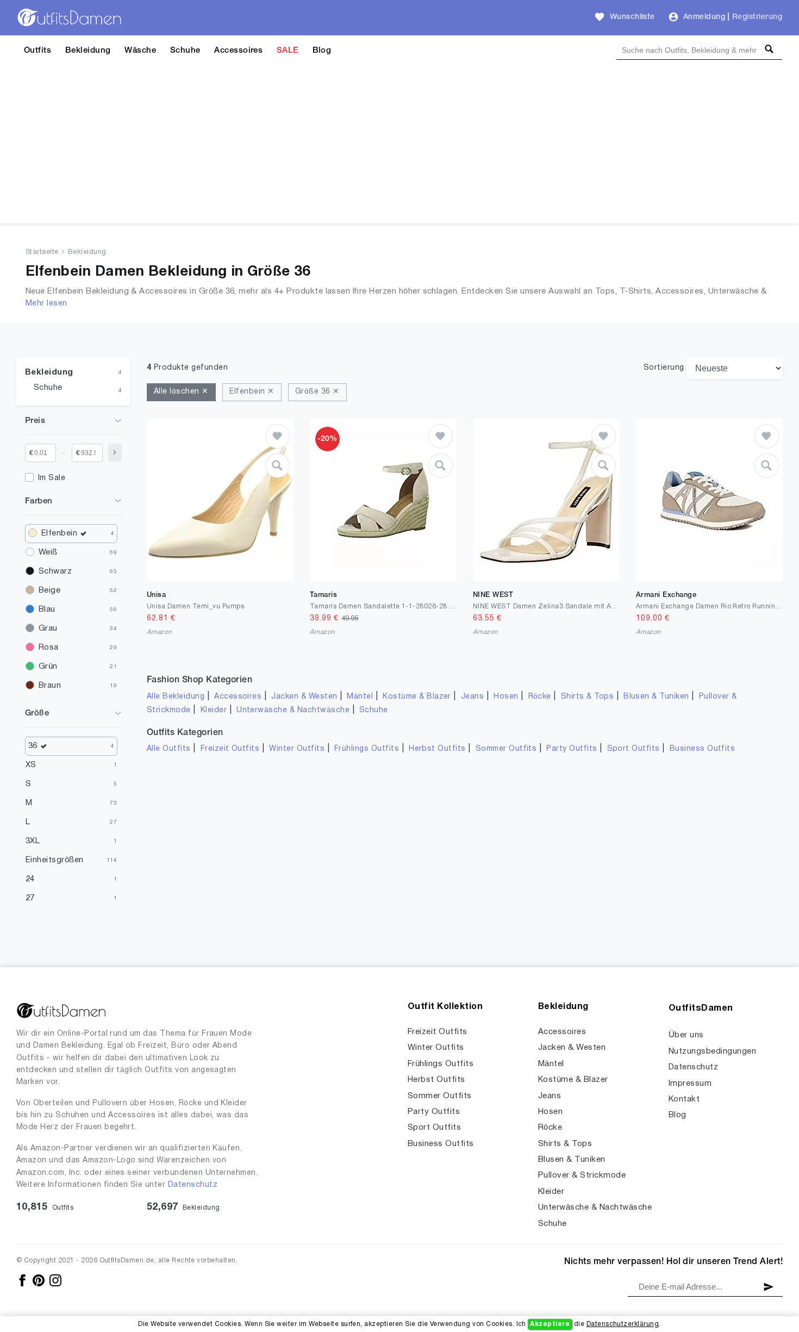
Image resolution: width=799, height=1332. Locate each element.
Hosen (506, 696)
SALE (287, 50)
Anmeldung (704, 17)
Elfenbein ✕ (251, 391)
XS (31, 765)
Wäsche (140, 50)
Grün (48, 666)
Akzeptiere (550, 1324)
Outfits (37, 50)
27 (30, 898)
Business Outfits (702, 748)
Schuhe (185, 50)
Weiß (48, 552)
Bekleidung (88, 50)
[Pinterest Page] (39, 1280)
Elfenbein (59, 533)
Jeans (472, 696)
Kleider (214, 710)
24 (30, 879)
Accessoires (238, 50)
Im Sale (51, 478)
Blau (47, 609)
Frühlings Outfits (366, 748)
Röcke (539, 696)
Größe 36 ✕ (317, 391)
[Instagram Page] (55, 1280)
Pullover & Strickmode (582, 1175)
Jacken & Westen (304, 696)
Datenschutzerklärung (622, 1324)
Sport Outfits (633, 748)
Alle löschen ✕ (181, 391)
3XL (33, 841)
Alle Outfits (169, 748)
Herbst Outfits (437, 748)
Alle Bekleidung (175, 696)
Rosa (49, 647)
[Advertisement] (399, 147)
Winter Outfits (296, 748)
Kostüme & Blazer (417, 696)
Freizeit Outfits (230, 748)
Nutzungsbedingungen (712, 1051)
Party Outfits (571, 748)
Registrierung (757, 17)
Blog (322, 50)
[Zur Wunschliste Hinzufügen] (277, 436)
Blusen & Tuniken (656, 696)
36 (33, 746)
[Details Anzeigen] (277, 465)
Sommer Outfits (506, 748)
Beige (49, 590)
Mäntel (360, 696)
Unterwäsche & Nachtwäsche (292, 710)
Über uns (686, 1035)
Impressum (690, 1083)
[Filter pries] (115, 453)
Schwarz (55, 571)
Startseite (42, 252)
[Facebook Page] (23, 1280)
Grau (48, 628)
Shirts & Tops (587, 696)
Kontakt (684, 1099)
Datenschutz (192, 1184)
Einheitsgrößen (55, 860)
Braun (50, 685)
